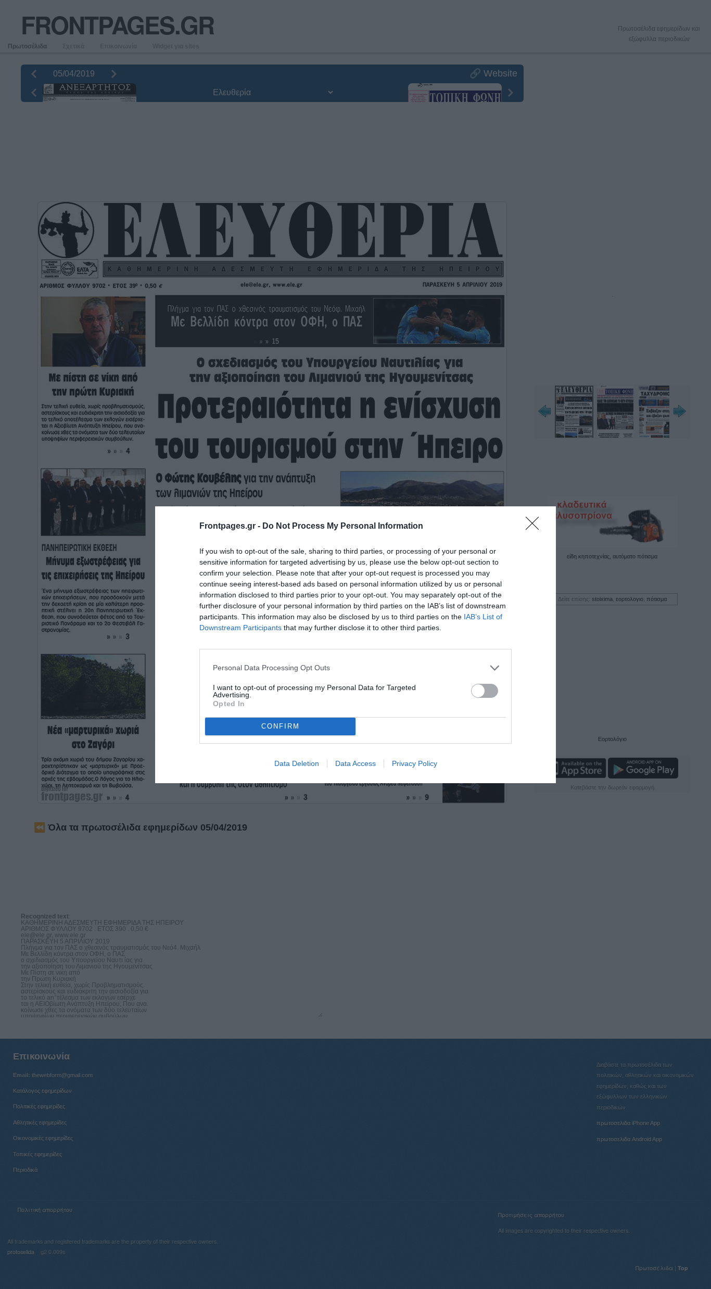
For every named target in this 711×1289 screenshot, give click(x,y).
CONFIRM (280, 726)
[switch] (484, 691)
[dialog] (355, 644)
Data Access (355, 763)
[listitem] (355, 667)
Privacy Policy (414, 763)
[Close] (535, 527)
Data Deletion (296, 763)
